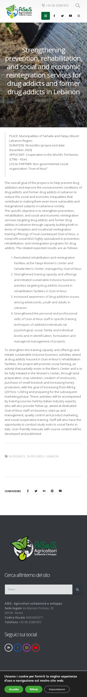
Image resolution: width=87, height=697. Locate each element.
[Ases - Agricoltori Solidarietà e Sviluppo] (18, 11)
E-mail (60, 491)
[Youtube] (70, 15)
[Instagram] (78, 15)
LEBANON (52, 456)
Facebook (28, 491)
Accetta (14, 689)
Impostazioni (57, 689)
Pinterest (52, 491)
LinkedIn (44, 491)
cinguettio (36, 491)
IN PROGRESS (36, 456)
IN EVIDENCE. (17, 456)
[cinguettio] (62, 15)
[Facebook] (54, 15)
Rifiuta (34, 689)
